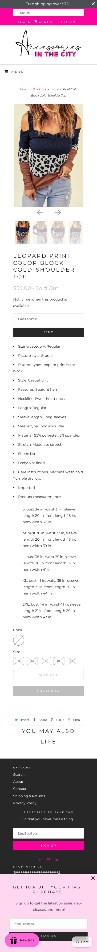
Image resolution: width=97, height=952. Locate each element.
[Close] (93, 878)
